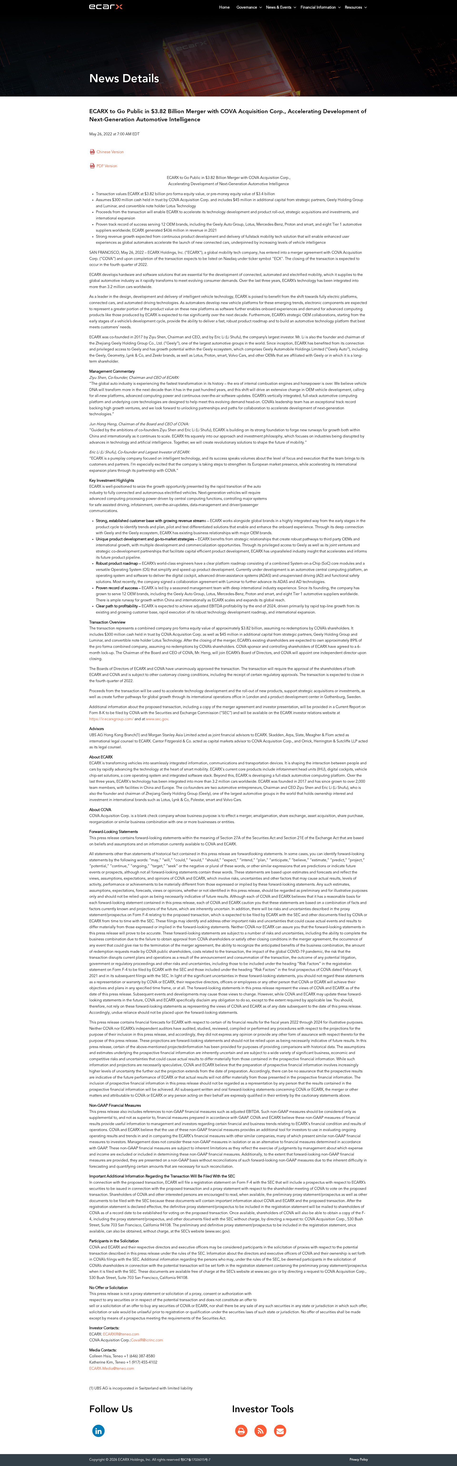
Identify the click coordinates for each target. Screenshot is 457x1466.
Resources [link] (353, 8)
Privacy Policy (359, 1459)
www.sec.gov (157, 719)
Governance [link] (247, 8)
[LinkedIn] (98, 1431)
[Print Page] (241, 1431)
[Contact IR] (280, 1431)
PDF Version (107, 166)
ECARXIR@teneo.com (121, 1334)
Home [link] (224, 8)
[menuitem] (224, 7)
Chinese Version (110, 152)
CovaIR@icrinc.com (147, 1340)
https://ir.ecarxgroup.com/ (111, 719)
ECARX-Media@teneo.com (111, 1369)
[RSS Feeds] (260, 1431)
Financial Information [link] (318, 8)
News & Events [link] (278, 8)
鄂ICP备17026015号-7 (195, 1459)
